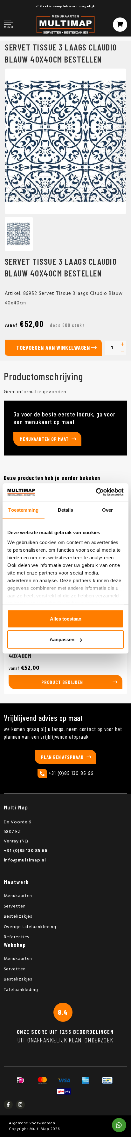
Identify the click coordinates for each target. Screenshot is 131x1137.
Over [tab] (107, 509)
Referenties (16, 937)
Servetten (15, 906)
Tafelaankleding (21, 990)
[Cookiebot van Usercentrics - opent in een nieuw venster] (96, 492)
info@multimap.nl (25, 860)
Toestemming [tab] (23, 509)
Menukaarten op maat (44, 439)
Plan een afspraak (62, 757)
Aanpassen (62, 639)
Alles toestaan (65, 618)
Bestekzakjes (18, 916)
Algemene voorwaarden (32, 1123)
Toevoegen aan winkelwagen (53, 347)
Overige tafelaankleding (30, 927)
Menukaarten (18, 896)
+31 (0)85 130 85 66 (70, 773)
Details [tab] (65, 509)
